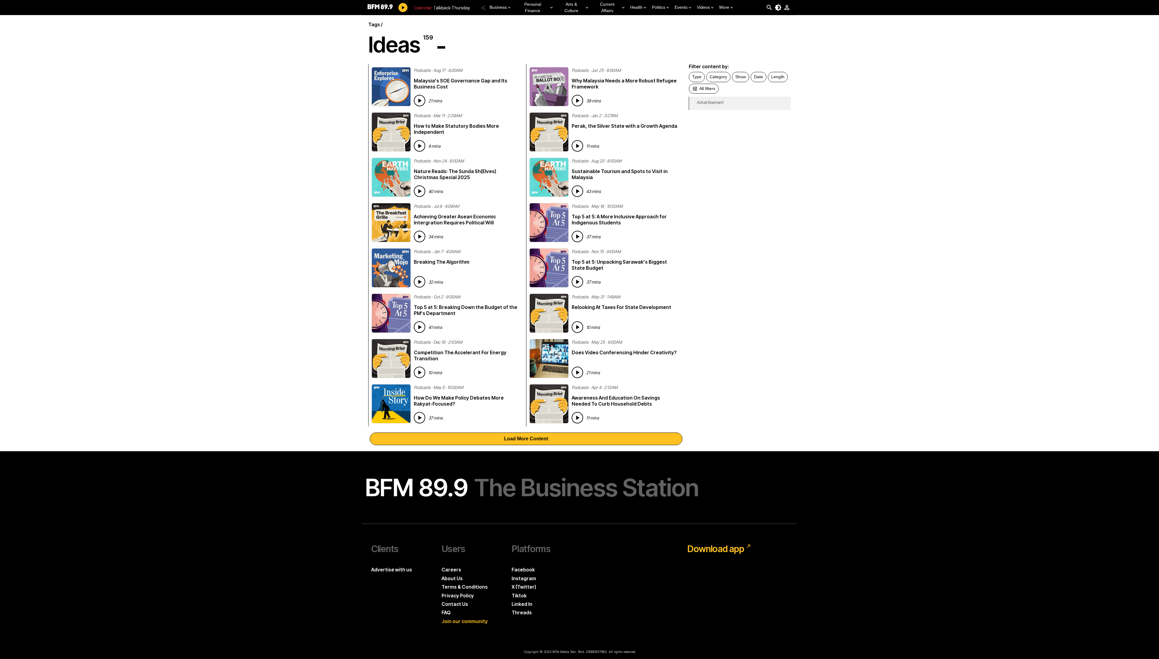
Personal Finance (532, 7)
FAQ (446, 612)
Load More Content (526, 438)
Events (681, 7)
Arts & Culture (571, 7)
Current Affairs (607, 7)
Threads (522, 612)
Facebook (523, 570)
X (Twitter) (524, 587)
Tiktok (519, 596)
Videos (703, 7)
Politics (658, 7)
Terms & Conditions (465, 587)
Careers (451, 570)
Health (636, 7)
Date (758, 76)
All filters (707, 88)
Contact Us (455, 604)
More (724, 7)
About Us (452, 578)
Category (718, 76)
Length (777, 76)
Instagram (524, 578)
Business (498, 7)
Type (696, 76)
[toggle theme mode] (778, 7)
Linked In (522, 604)
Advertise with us (391, 570)
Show (740, 76)
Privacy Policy (458, 596)
